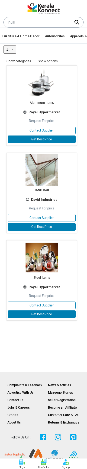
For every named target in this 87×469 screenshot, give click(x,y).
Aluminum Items (42, 102)
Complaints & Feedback (24, 385)
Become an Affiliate (62, 407)
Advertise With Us (20, 392)
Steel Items (41, 277)
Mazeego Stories (60, 392)
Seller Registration (62, 400)
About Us (14, 422)
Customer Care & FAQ (64, 415)
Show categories (18, 61)
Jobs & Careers (18, 407)
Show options (48, 61)
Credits (12, 415)
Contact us (15, 400)
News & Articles (59, 385)
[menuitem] (21, 36)
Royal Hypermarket (44, 112)
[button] (9, 49)
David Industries (44, 200)
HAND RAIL (41, 190)
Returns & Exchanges (63, 422)
